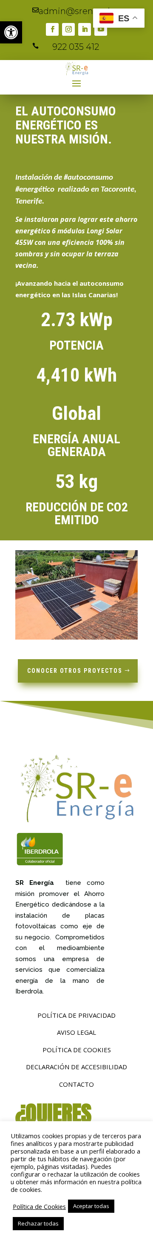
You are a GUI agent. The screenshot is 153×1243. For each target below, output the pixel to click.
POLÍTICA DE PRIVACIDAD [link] (76, 1015)
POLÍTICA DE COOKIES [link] (76, 1049)
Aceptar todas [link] (91, 1206)
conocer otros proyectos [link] (74, 670)
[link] (11, 32)
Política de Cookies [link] (39, 1206)
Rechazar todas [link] (38, 1223)
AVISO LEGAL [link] (76, 1032)
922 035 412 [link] (75, 47)
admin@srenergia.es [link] (82, 11)
